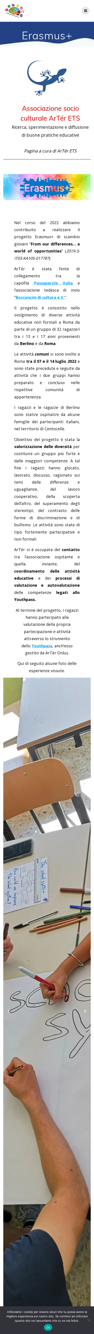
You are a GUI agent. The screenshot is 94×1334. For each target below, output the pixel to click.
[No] (88, 1320)
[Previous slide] (8, 1011)
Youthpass (42, 645)
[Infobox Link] (47, 107)
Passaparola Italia (53, 283)
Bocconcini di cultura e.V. (40, 297)
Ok (48, 1327)
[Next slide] (85, 1011)
